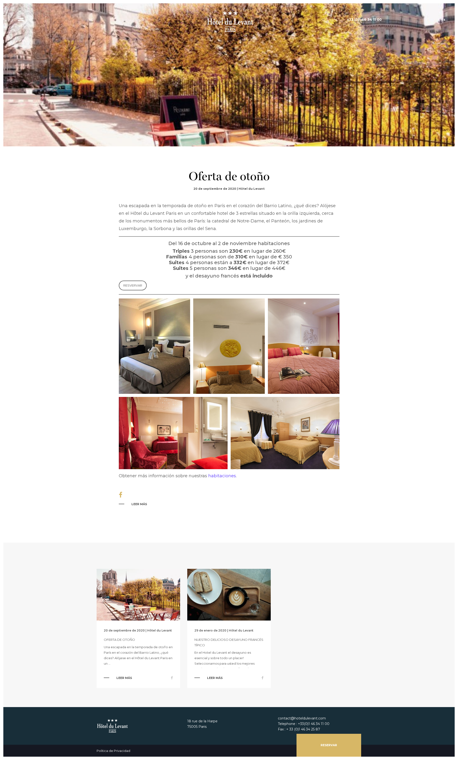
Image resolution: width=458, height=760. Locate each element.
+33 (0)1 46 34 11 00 (364, 19)
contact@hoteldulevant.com (302, 718)
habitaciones (222, 475)
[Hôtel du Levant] (229, 21)
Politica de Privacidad (113, 751)
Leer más (139, 504)
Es (443, 19)
